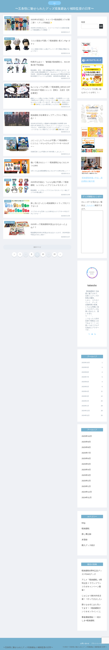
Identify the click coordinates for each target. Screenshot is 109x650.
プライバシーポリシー (98, 643)
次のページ (37, 247)
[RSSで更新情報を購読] (95, 334)
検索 (83, 22)
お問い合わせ (84, 643)
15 (54, 254)
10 (43, 254)
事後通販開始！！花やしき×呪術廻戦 (91, 619)
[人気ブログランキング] (92, 63)
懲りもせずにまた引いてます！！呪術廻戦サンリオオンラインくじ (91, 608)
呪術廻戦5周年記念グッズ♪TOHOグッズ (92, 572)
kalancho (92, 285)
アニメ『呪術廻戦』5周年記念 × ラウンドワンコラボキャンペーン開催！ (92, 585)
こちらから (90, 205)
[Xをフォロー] (89, 334)
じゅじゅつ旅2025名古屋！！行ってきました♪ (92, 597)
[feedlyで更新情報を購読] (92, 334)
